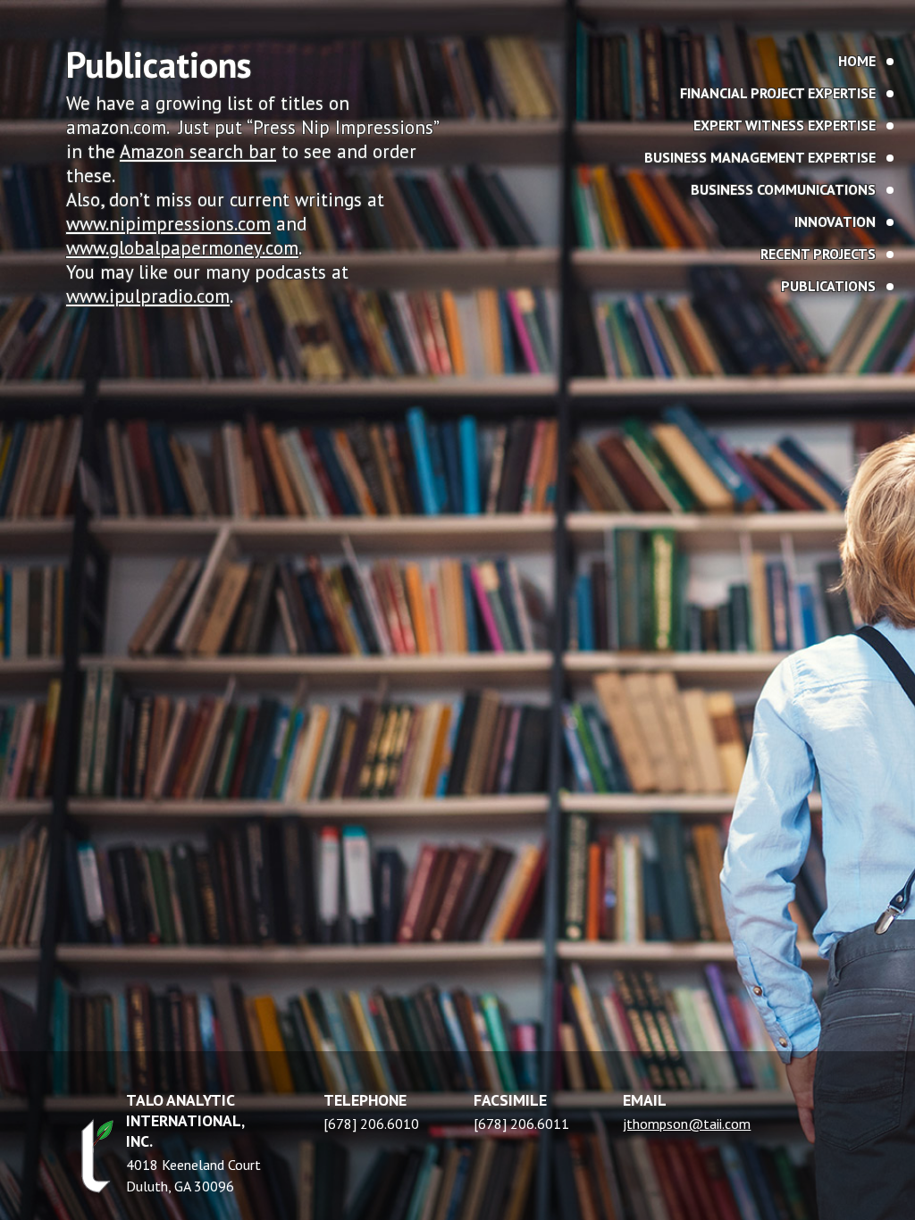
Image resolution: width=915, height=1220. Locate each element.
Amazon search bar (198, 151)
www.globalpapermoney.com (182, 248)
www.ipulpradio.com (148, 296)
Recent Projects (818, 254)
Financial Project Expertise (778, 93)
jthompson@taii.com (687, 1123)
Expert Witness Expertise (784, 125)
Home (857, 61)
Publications (828, 286)
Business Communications (783, 189)
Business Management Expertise (760, 157)
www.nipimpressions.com (168, 224)
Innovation (835, 221)
